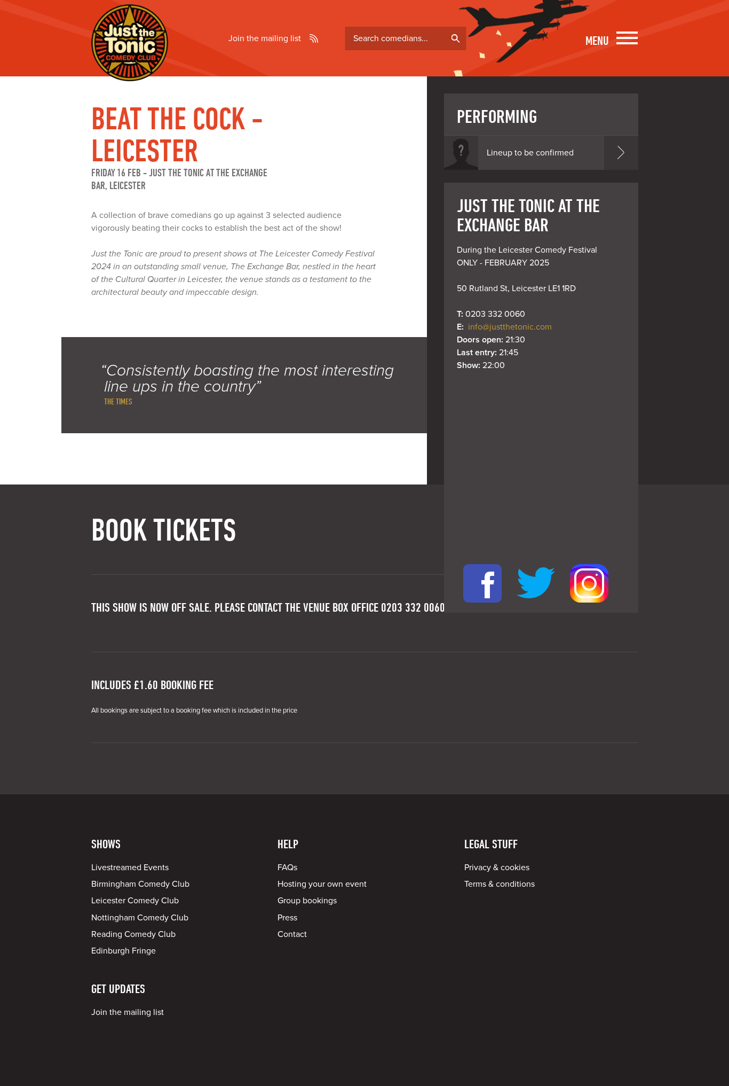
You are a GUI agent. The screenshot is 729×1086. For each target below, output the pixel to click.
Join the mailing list (264, 38)
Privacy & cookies (496, 867)
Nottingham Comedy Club (139, 917)
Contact (292, 934)
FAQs (287, 867)
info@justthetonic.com (510, 327)
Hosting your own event (322, 884)
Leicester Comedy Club (135, 900)
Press (287, 917)
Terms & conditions (499, 884)
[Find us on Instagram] (589, 606)
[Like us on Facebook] (482, 606)
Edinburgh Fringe (123, 951)
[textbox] (405, 38)
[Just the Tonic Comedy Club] (129, 65)
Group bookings (307, 900)
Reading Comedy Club (133, 934)
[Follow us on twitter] (535, 606)
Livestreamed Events (130, 867)
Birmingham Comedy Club (140, 884)
